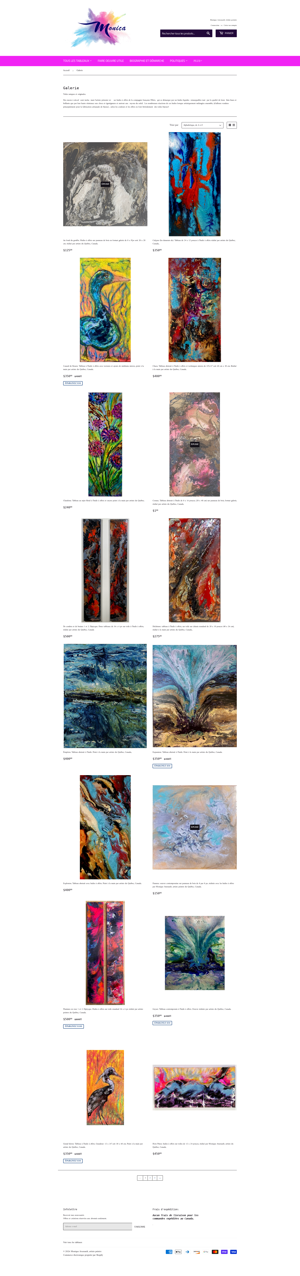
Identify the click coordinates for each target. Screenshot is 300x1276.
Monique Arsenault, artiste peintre (86, 1251)
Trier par (174, 125)
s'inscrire (139, 1226)
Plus (197, 61)
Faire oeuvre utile (111, 61)
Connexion (215, 25)
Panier (228, 33)
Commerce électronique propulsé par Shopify (83, 1255)
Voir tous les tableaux (72, 1242)
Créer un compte (230, 25)
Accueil (66, 70)
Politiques (178, 61)
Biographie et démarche (147, 61)
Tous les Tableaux (76, 61)
